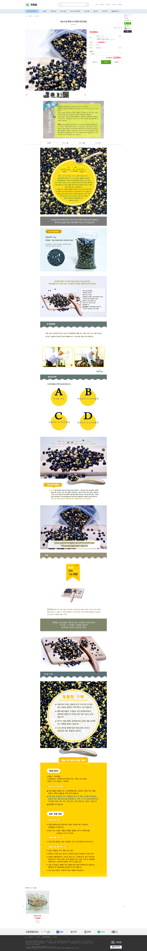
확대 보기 (27, 88)
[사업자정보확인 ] (42, 942)
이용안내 (55, 937)
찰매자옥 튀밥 (37, 916)
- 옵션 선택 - (92, 54)
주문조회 (114, 4)
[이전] (26, 94)
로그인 (97, 4)
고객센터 (120, 4)
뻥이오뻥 (98, 47)
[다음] (85, 94)
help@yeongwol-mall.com (87, 942)
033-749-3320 (78, 941)
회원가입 (102, 4)
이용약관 (38, 937)
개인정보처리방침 (46, 937)
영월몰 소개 (31, 937)
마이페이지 (108, 4)
